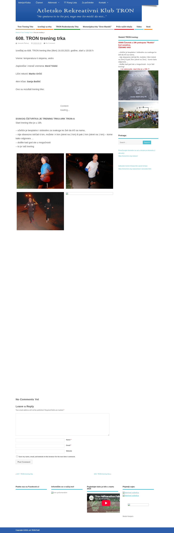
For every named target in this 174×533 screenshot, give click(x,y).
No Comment (50, 43)
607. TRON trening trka (25, 474)
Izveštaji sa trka (44, 27)
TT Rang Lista (70, 2)
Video (139, 27)
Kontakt (102, 2)
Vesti (148, 27)
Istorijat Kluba (24, 2)
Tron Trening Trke (25, 27)
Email (68, 445)
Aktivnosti (52, 2)
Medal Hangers (128, 516)
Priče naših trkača (124, 27)
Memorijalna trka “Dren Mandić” (97, 27)
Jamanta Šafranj (23, 43)
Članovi (39, 2)
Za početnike (88, 2)
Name (68, 440)
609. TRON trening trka (102, 474)
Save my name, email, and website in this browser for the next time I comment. (47, 457)
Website (69, 451)
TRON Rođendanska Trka (67, 27)
